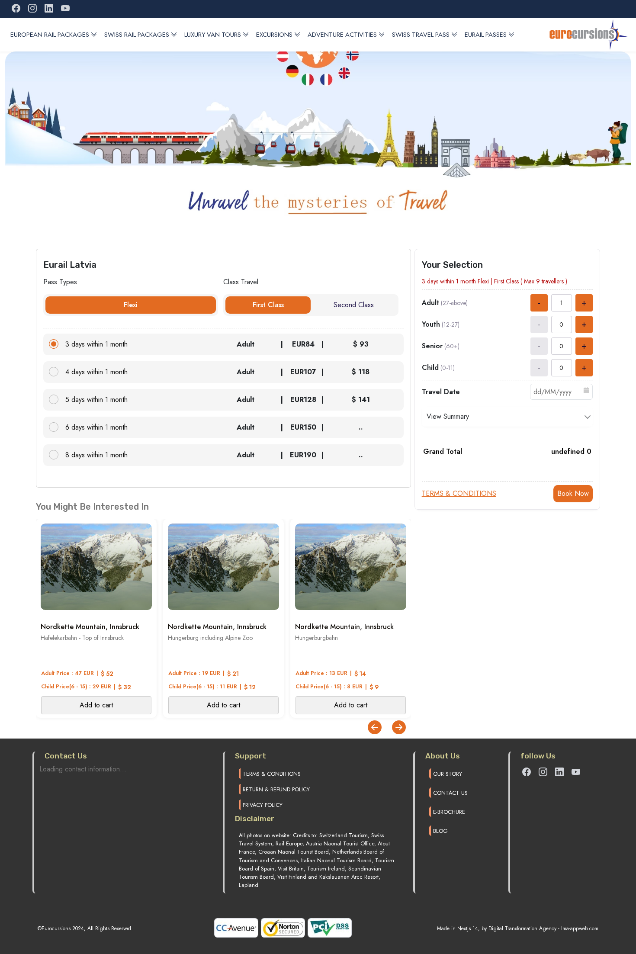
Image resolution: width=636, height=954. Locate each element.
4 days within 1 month (96, 372)
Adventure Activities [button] (342, 34)
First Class (268, 305)
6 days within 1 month (96, 427)
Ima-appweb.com (579, 928)
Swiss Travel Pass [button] (421, 34)
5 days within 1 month (96, 400)
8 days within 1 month (96, 455)
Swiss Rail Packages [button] (136, 34)
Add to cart (96, 705)
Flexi (131, 305)
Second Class (354, 305)
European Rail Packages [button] (49, 34)
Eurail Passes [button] (486, 34)
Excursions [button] (274, 34)
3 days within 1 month (96, 344)
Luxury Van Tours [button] (212, 34)
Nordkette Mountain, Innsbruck (90, 627)
